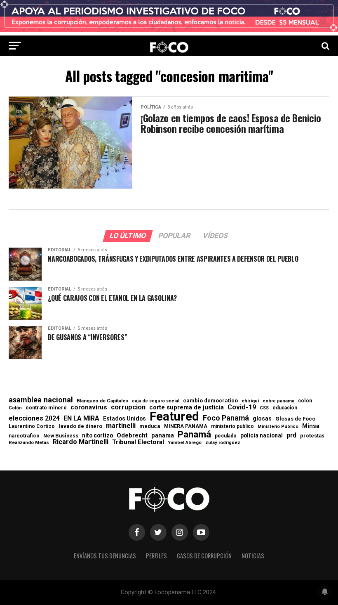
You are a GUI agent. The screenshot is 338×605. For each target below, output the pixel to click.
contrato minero (46, 408)
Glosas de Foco (295, 418)
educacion (284, 407)
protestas (312, 436)
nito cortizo (97, 436)
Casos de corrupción (204, 555)
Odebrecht (132, 435)
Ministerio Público (278, 427)
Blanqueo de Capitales (102, 401)
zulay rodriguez (222, 443)
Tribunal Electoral (138, 442)
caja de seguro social (155, 401)
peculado (226, 435)
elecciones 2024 (34, 418)
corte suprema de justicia (186, 407)
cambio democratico (210, 401)
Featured (174, 417)
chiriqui (250, 401)
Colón (15, 408)
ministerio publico (232, 426)
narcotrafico (24, 435)
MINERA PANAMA (185, 426)
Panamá (194, 434)
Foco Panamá (226, 418)
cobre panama (278, 401)
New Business (60, 436)
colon (305, 400)
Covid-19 (242, 407)
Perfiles (156, 555)
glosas (262, 418)
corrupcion (128, 407)
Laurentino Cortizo (32, 426)
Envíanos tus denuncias (105, 555)
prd (291, 435)
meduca (149, 426)
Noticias (253, 555)
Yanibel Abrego (185, 442)
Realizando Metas (29, 442)
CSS (264, 408)
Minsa (310, 426)
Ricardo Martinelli (80, 442)
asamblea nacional (41, 400)
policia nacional (261, 436)
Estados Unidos (124, 419)
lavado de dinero (80, 426)
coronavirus (88, 407)
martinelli (121, 426)
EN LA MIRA (81, 418)
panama (162, 435)
